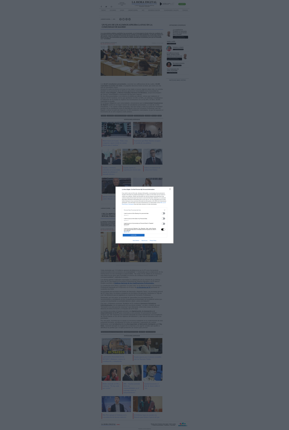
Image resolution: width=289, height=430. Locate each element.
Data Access (144, 240)
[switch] (163, 213)
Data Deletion (136, 240)
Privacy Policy (153, 240)
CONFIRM (133, 235)
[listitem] (144, 210)
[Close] (170, 189)
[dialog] (144, 215)
